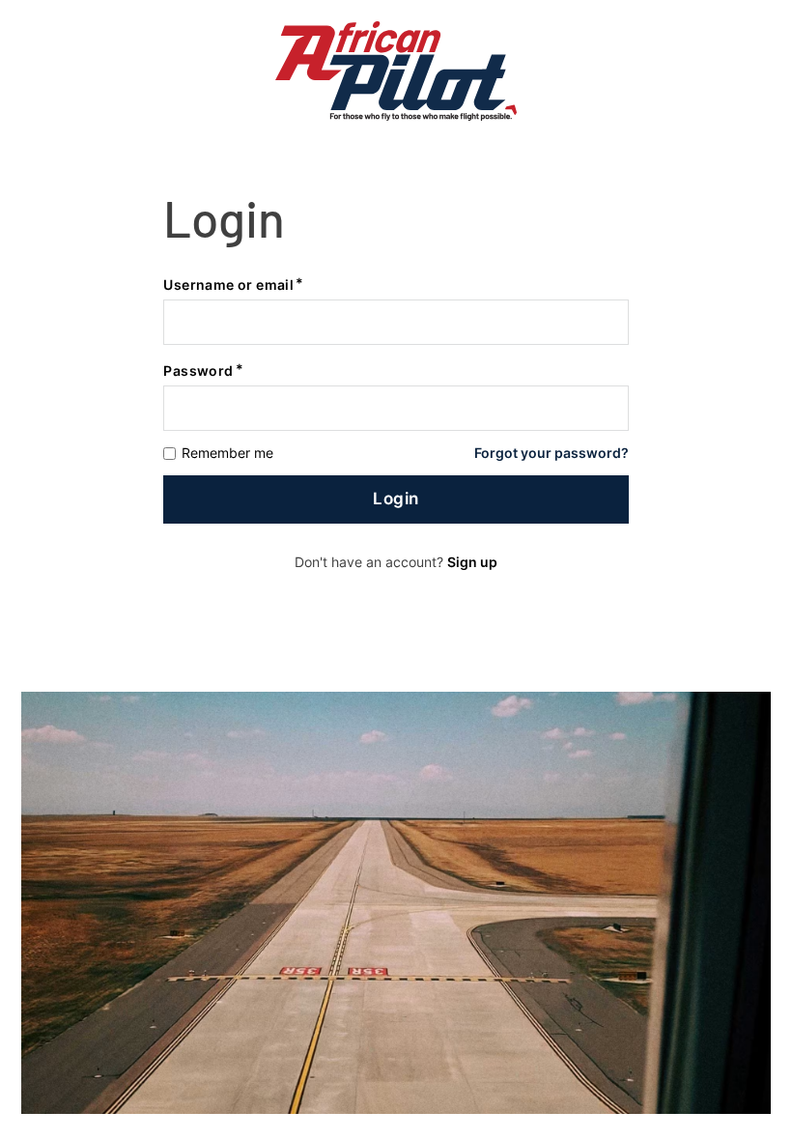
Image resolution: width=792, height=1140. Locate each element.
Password (198, 370)
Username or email (228, 284)
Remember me (227, 453)
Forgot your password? (551, 453)
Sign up (472, 562)
